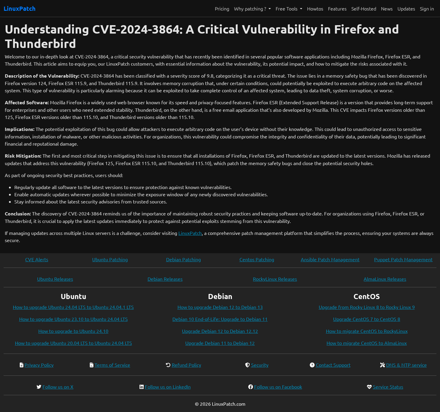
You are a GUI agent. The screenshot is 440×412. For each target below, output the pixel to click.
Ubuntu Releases (55, 279)
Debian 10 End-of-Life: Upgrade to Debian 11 (220, 319)
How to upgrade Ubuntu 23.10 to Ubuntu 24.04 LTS (73, 319)
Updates (406, 8)
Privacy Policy (39, 365)
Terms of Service (112, 365)
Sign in (427, 8)
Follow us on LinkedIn (168, 387)
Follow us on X (58, 387)
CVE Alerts (36, 259)
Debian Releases (165, 279)
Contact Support (333, 365)
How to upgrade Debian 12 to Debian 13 (220, 307)
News (387, 8)
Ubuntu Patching (110, 259)
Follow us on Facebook (278, 387)
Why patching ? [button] (250, 8)
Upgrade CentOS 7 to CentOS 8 (366, 319)
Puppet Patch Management (403, 259)
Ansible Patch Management (330, 259)
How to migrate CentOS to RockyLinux (367, 331)
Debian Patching (183, 259)
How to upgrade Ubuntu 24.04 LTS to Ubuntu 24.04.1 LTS (73, 307)
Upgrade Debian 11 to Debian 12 (220, 343)
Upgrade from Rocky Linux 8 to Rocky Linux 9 (367, 307)
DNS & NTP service (406, 365)
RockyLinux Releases (275, 279)
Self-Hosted (363, 8)
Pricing (222, 8)
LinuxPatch (20, 8)
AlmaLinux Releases (385, 279)
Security (259, 365)
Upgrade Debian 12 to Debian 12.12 (220, 331)
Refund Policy (186, 365)
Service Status (388, 387)
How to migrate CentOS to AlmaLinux (367, 343)
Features (337, 8)
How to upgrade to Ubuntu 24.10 (73, 331)
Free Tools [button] (287, 8)
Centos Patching (256, 259)
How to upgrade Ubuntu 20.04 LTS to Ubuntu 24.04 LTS (73, 343)
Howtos (315, 8)
